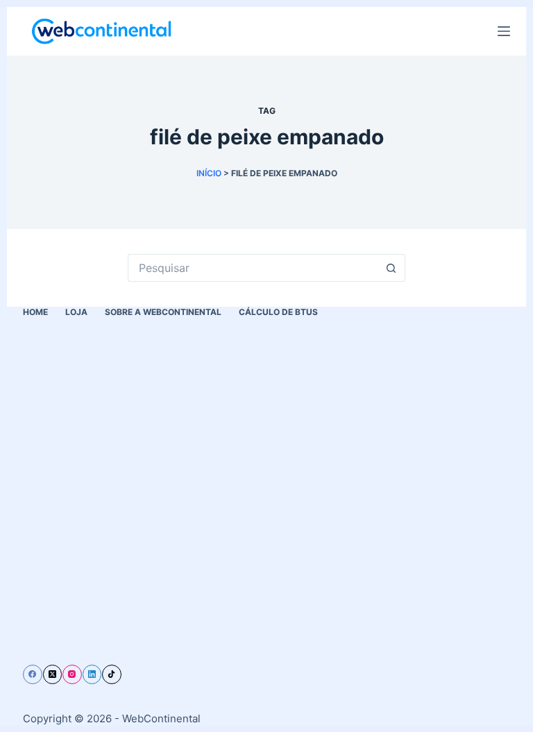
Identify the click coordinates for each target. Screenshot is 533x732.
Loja (76, 312)
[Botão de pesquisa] (391, 268)
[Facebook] (32, 674)
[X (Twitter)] (52, 674)
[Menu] (504, 31)
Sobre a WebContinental (163, 312)
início (208, 173)
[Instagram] (72, 674)
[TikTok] (111, 674)
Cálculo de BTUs (278, 312)
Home (35, 312)
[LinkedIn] (92, 674)
